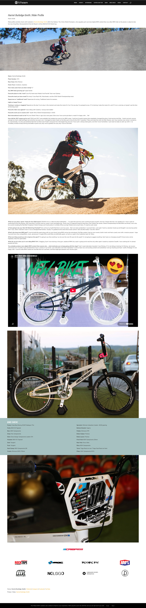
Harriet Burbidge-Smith (23, 592)
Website (28, 589)
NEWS (75, 2)
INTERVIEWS (88, 2)
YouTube (47, 589)
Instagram (35, 589)
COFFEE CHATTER (98, 2)
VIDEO (119, 2)
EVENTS (81, 2)
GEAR (106, 2)
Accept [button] (107, 605)
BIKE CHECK (112, 2)
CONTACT (125, 2)
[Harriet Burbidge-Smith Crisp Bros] (73, 214)
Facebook (41, 589)
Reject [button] (113, 605)
